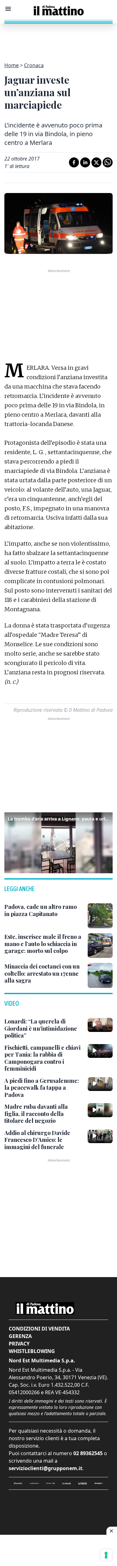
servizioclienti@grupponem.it (45, 1468)
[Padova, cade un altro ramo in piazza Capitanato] (100, 915)
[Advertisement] (59, 39)
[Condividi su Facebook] (74, 162)
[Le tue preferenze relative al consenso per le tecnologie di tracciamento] (106, 1555)
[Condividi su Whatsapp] (108, 162)
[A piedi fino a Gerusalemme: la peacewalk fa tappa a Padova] (100, 1084)
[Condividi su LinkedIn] (85, 162)
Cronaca (34, 65)
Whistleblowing (32, 1351)
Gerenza (20, 1336)
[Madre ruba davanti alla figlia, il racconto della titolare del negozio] (100, 1110)
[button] (58, 842)
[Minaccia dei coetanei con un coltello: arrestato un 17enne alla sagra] (100, 975)
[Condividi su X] (96, 162)
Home (11, 65)
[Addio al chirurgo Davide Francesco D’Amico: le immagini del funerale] (100, 1136)
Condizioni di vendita (39, 1328)
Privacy (19, 1343)
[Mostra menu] (8, 8)
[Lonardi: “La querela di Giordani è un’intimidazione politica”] (100, 1025)
